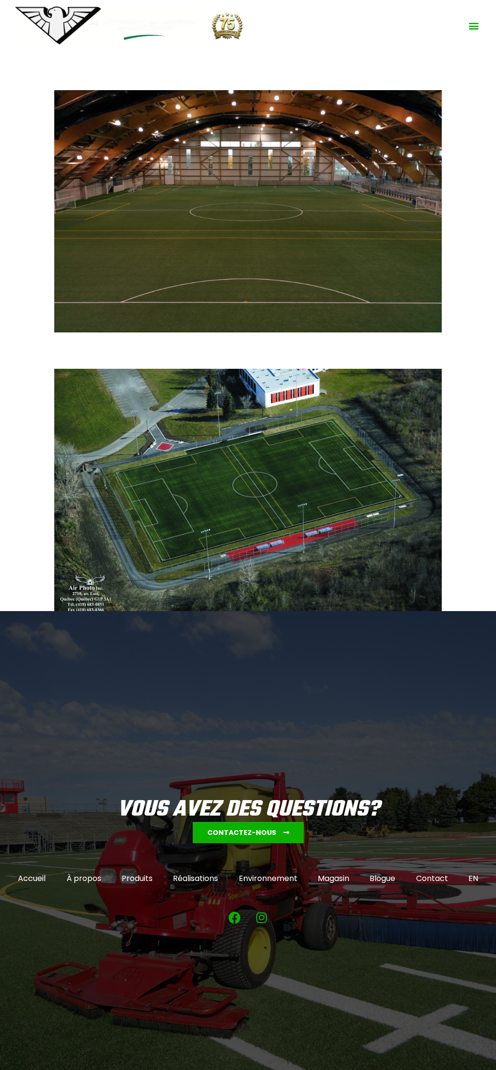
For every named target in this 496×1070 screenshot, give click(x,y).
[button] (473, 26)
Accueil (32, 878)
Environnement (268, 878)
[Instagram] (261, 917)
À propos (83, 878)
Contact (432, 878)
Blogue (382, 878)
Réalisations (195, 878)
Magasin (333, 878)
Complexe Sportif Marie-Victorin (116, 72)
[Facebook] (235, 917)
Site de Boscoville (87, 350)
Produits (137, 878)
